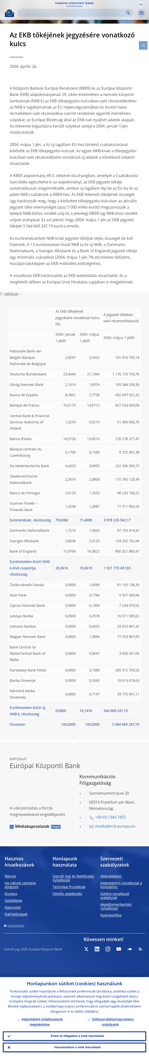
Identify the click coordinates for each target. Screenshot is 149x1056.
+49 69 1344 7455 (110, 818)
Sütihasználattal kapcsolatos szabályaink (113, 1022)
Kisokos (11, 894)
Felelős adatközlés (67, 894)
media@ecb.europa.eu (115, 827)
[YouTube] (118, 949)
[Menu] (141, 13)
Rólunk (10, 876)
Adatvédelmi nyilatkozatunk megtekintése (42, 1022)
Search (128, 12)
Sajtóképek (13, 901)
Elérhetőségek (16, 914)
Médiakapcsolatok (32, 827)
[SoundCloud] (129, 949)
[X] (86, 949)
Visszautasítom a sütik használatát (77, 1047)
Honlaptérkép (16, 925)
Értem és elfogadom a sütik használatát (77, 1036)
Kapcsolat (13, 907)
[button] (141, 4)
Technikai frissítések (69, 887)
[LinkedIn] (97, 949)
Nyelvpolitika (110, 915)
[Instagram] (108, 949)
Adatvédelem (111, 876)
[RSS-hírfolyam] (140, 949)
